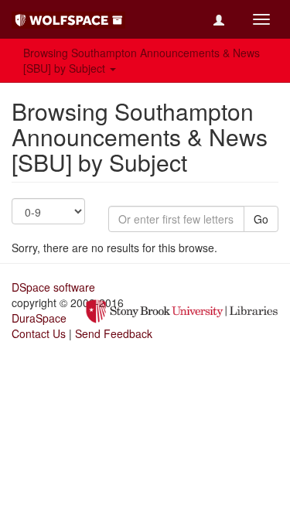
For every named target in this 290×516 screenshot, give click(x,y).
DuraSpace (39, 318)
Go (261, 219)
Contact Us (39, 333)
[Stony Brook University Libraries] (181, 309)
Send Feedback (113, 333)
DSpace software (53, 287)
